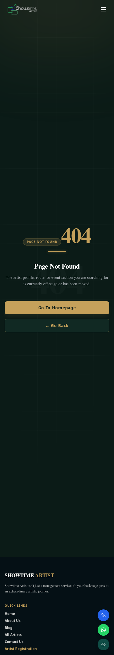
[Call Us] (103, 615)
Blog (9, 627)
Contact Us (14, 641)
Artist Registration (21, 648)
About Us (12, 620)
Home (10, 613)
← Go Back (57, 325)
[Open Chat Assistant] (103, 644)
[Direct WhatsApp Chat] (103, 630)
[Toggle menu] (103, 9)
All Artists (13, 634)
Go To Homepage (57, 307)
